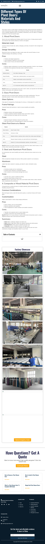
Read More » (7, 479)
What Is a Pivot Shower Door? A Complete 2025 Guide (12, 486)
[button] (40, 234)
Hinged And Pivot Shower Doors (32, 485)
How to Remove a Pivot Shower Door (12, 475)
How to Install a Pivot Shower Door (32, 475)
